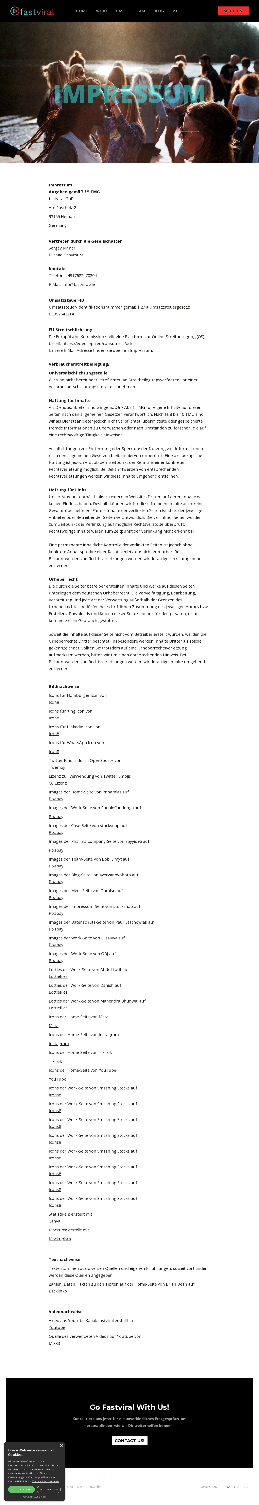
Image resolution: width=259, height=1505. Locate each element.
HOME (82, 10)
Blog (158, 10)
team (139, 10)
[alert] (34, 1471)
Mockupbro (60, 1239)
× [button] (61, 1445)
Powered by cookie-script (34, 1496)
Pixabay (56, 799)
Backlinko (58, 1291)
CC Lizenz (58, 783)
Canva (54, 1221)
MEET (177, 10)
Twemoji (57, 767)
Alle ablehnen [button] (49, 1489)
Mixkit (54, 1343)
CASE (121, 10)
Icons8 (55, 1095)
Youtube (57, 1327)
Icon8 (54, 702)
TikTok (55, 1061)
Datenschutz (237, 1487)
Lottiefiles (58, 976)
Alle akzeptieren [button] (21, 1489)
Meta (53, 1025)
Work (102, 10)
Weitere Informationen (45, 1481)
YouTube (57, 1079)
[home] (32, 11)
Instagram (59, 1043)
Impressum (208, 1487)
